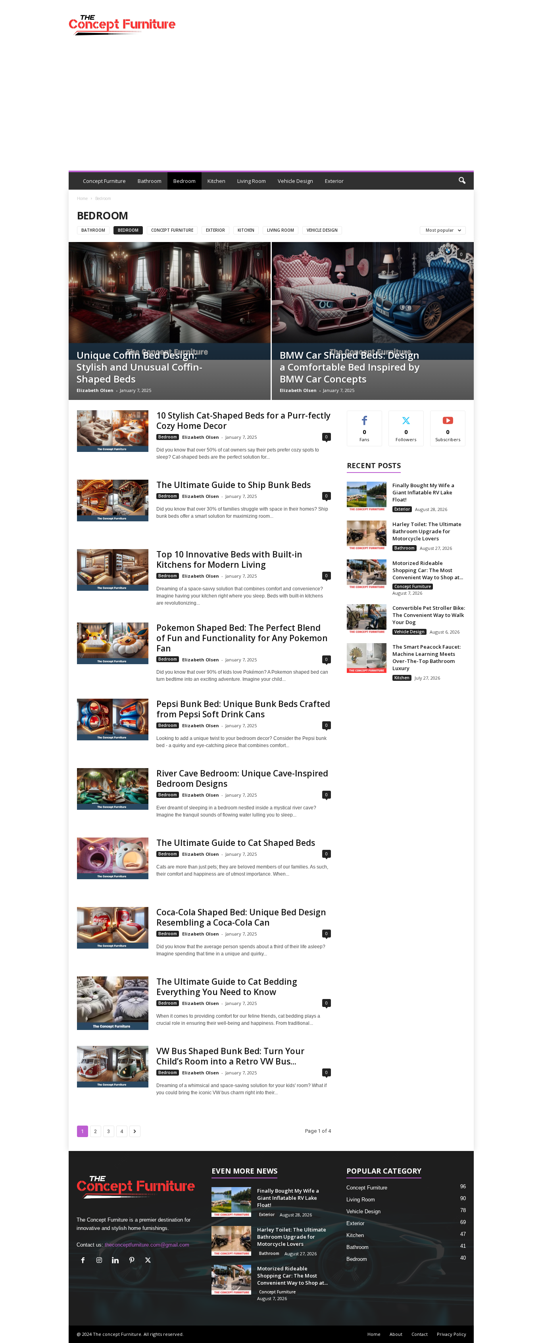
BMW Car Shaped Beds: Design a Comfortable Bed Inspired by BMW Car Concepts (349, 366)
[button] (462, 181)
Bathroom (149, 180)
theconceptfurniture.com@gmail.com (147, 1245)
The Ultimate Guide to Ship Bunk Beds (233, 484)
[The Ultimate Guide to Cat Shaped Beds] (112, 858)
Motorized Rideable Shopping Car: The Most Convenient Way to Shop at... (427, 570)
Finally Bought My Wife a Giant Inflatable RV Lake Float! (423, 492)
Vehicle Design (295, 180)
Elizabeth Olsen (95, 390)
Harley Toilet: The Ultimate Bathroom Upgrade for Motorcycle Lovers (426, 531)
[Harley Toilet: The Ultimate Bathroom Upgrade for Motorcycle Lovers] (366, 535)
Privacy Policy (451, 1334)
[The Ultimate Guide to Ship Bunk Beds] (112, 500)
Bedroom (184, 180)
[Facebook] (85, 1261)
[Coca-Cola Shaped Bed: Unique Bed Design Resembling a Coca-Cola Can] (112, 928)
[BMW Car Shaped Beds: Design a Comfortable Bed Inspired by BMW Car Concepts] (373, 301)
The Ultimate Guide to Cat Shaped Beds (235, 842)
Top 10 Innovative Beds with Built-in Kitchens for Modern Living (229, 559)
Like (364, 417)
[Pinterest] (133, 1261)
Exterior (334, 180)
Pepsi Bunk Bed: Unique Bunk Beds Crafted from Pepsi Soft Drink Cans (243, 709)
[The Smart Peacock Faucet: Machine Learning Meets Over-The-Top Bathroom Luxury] (366, 658)
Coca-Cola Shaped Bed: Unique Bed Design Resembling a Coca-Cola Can (241, 917)
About (396, 1334)
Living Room (251, 180)
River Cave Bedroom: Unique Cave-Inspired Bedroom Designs (242, 778)
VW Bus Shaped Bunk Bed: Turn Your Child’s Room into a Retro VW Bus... (230, 1056)
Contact (419, 1334)
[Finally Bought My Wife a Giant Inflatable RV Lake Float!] (366, 496)
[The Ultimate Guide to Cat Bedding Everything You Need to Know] (112, 1003)
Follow (406, 417)
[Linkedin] (117, 1261)
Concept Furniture (104, 180)
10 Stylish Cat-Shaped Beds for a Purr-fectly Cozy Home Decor (243, 420)
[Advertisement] (271, 111)
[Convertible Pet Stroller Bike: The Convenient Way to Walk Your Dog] (366, 619)
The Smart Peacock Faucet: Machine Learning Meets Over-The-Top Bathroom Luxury (426, 657)
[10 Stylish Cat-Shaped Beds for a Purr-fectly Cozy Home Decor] (112, 431)
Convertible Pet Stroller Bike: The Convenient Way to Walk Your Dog (428, 615)
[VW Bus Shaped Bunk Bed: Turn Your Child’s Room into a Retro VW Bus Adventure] (112, 1066)
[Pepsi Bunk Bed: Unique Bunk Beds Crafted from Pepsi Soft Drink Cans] (112, 719)
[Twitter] (149, 1261)
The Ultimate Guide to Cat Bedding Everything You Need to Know (226, 986)
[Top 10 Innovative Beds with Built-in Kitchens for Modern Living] (112, 570)
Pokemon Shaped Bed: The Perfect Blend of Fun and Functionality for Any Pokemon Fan (242, 638)
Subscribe (448, 417)
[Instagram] (101, 1261)
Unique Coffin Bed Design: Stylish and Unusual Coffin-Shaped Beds (139, 366)
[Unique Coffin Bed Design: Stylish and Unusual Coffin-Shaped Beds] (170, 301)
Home (82, 198)
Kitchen (216, 180)
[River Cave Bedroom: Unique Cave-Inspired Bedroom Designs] (112, 789)
